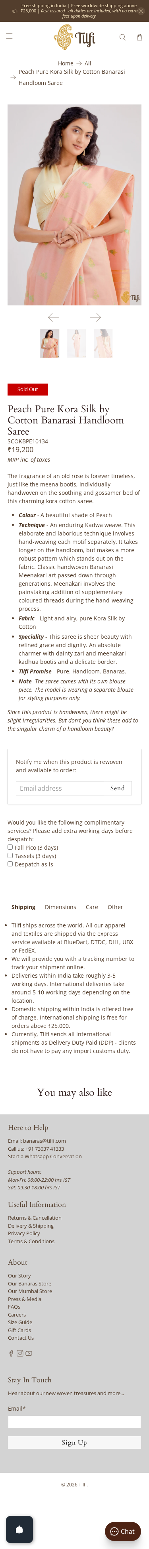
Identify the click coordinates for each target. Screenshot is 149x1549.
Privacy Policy (24, 1233)
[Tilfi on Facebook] (11, 1354)
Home (66, 63)
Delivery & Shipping (31, 1225)
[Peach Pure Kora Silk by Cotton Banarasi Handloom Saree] (74, 204)
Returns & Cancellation (35, 1217)
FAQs (14, 1306)
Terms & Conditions (31, 1241)
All (88, 63)
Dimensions (60, 907)
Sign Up (74, 1442)
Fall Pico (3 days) (36, 847)
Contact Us (21, 1337)
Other (115, 907)
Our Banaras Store (29, 1283)
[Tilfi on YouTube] (28, 1354)
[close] (141, 11)
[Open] (19, 1529)
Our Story (19, 1275)
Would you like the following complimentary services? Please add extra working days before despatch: (70, 831)
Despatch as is (34, 864)
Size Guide (20, 1322)
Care (92, 907)
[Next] (95, 317)
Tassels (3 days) (35, 856)
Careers (17, 1314)
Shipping (23, 907)
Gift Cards (19, 1330)
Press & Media (24, 1299)
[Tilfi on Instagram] (20, 1354)
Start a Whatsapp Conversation (45, 1156)
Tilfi (83, 1485)
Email (17, 1408)
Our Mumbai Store (30, 1291)
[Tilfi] (74, 37)
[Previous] (54, 317)
